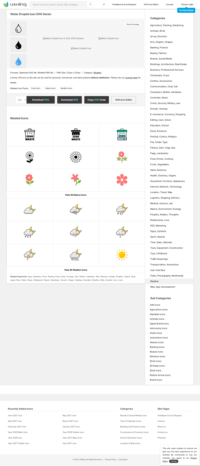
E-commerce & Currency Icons (134, 432)
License (169, 4)
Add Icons (155, 304)
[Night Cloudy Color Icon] (30, 210)
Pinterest (162, 438)
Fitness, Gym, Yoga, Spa (162, 147)
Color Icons (35, 88)
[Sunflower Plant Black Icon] (30, 157)
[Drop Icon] (18, 45)
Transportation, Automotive (164, 264)
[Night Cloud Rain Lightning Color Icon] (76, 232)
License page (131, 77)
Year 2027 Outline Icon (18, 443)
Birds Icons (155, 361)
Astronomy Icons (158, 328)
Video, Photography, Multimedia (166, 275)
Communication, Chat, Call (164, 86)
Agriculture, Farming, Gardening (166, 25)
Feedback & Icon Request (124, 4)
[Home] (104, 4)
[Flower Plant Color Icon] (76, 180)
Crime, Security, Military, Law (165, 103)
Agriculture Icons (159, 309)
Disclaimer (123, 460)
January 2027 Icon (71, 426)
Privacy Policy (110, 460)
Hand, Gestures (158, 170)
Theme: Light (187, 4)
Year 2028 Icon (15, 438)
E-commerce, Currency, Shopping (167, 114)
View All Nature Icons (75, 195)
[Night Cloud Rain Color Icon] (122, 232)
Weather (97, 72)
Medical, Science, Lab (161, 203)
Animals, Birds (157, 31)
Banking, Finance (159, 47)
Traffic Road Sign (159, 259)
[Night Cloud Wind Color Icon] (76, 210)
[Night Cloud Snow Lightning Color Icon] (122, 210)
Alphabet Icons (157, 314)
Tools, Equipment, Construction (166, 248)
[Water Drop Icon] (18, 61)
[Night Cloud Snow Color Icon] (30, 232)
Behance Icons (157, 356)
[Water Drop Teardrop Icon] (18, 28)
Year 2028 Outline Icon (73, 432)
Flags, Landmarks (159, 153)
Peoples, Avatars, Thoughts (164, 214)
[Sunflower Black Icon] (76, 157)
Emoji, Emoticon (158, 131)
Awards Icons (157, 342)
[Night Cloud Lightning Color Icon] (30, 255)
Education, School (159, 125)
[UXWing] (14, 6)
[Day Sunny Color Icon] (122, 255)
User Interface (157, 270)
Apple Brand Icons (159, 323)
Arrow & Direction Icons (131, 438)
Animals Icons (157, 319)
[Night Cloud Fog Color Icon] (76, 255)
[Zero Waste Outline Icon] (30, 135)
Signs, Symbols (158, 231)
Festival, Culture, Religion (163, 136)
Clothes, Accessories (161, 81)
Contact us (162, 432)
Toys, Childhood (158, 253)
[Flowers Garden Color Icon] (122, 157)
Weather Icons (66, 88)
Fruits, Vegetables (159, 164)
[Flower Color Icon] (122, 180)
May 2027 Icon (69, 415)
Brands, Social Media (161, 58)
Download (40, 100)
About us (162, 426)
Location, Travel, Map (161, 192)
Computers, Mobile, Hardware (165, 92)
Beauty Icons (156, 351)
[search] (90, 4)
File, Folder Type (158, 142)
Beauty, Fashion (158, 53)
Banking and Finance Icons (132, 426)
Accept (173, 461)
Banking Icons (157, 347)
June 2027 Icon (15, 415)
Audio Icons (156, 333)
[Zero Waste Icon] (122, 135)
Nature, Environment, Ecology (165, 209)
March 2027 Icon (70, 421)
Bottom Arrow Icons (160, 375)
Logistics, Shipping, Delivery (165, 198)
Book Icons (155, 370)
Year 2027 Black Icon (72, 438)
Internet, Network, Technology (166, 186)
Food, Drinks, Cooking (161, 159)
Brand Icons (156, 379)
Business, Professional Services (167, 70)
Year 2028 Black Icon (18, 432)
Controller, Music (159, 97)
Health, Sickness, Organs (163, 175)
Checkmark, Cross (159, 75)
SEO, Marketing (158, 225)
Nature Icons (50, 88)
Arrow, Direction (158, 36)
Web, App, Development (162, 287)
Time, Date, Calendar (161, 242)
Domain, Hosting (158, 108)
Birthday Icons (157, 365)
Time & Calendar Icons (130, 421)
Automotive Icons (159, 337)
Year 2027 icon (69, 443)
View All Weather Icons (75, 270)
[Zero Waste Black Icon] (76, 135)
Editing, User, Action (160, 120)
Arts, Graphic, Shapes (161, 42)
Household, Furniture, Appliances (167, 181)
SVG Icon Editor (151, 4)
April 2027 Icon (15, 421)
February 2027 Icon (17, 426)
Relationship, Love (159, 220)
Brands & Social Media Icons (133, 415)
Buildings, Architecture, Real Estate (168, 64)
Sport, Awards (157, 236)
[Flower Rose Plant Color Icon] (30, 180)
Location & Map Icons (130, 443)
